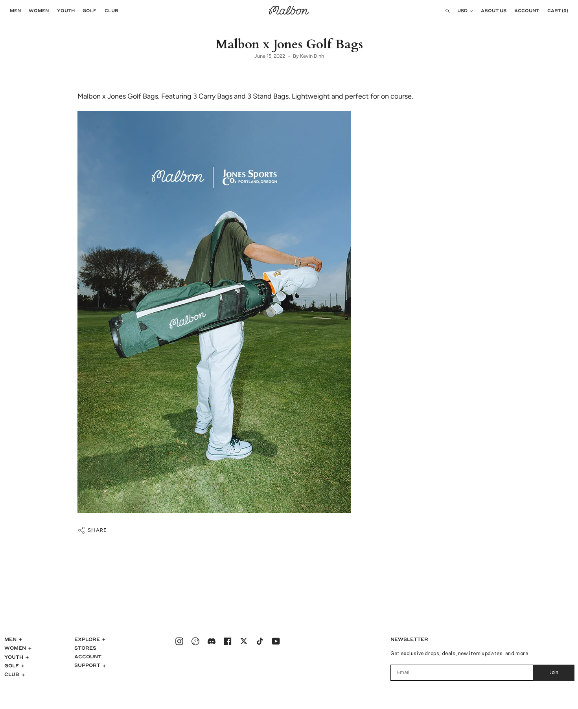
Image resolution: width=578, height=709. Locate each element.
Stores (85, 648)
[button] (13, 11)
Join (554, 673)
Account (87, 656)
